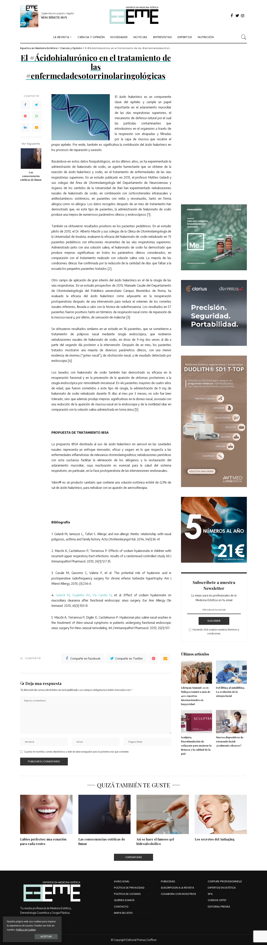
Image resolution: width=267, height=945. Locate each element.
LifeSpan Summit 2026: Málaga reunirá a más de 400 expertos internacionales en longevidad (195, 696)
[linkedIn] (25, 127)
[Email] (36, 127)
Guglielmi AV (81, 595)
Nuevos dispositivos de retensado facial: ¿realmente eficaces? (229, 741)
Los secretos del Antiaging (215, 839)
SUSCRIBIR (213, 621)
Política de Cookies (26, 929)
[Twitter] (36, 104)
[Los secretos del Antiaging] (221, 814)
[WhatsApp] (36, 116)
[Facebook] (25, 104)
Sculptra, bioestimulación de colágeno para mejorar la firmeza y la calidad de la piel (196, 745)
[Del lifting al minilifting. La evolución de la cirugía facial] (231, 672)
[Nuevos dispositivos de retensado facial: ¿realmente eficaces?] (231, 721)
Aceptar (46, 936)
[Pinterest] (25, 116)
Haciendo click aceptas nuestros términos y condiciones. (216, 631)
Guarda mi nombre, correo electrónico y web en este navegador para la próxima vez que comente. (76, 751)
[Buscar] (244, 37)
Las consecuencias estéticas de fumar (31, 176)
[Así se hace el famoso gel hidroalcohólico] (162, 814)
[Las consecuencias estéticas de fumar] (31, 158)
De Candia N (102, 595)
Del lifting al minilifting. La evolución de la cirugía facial (230, 691)
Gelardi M (63, 595)
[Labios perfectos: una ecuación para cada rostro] (46, 814)
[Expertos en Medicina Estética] (133, 15)
